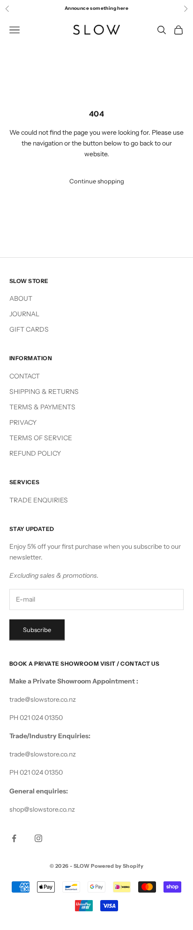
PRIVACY (23, 422)
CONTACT (24, 376)
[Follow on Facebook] (14, 838)
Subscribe (37, 629)
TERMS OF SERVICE (40, 438)
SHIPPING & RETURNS (44, 391)
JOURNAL (24, 314)
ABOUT (20, 298)
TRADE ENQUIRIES (38, 500)
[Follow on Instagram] (38, 838)
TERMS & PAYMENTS (42, 407)
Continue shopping (96, 181)
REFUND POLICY (35, 453)
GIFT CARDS (29, 329)
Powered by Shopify (117, 866)
